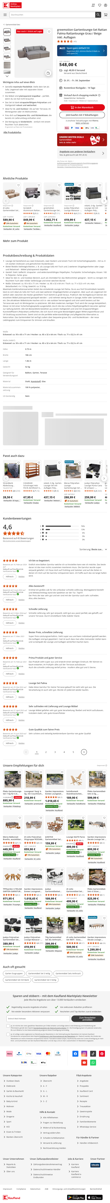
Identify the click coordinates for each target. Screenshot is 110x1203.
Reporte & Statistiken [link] (11, 1165)
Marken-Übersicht (14, 1137)
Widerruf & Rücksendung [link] (54, 1127)
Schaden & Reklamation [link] (53, 1138)
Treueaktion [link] (85, 1106)
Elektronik (10, 1086)
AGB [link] (46, 1189)
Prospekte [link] (84, 1086)
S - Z (45, 1101)
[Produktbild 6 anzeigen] (7, 73)
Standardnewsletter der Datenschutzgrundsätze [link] (49, 1028)
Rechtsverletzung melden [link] (54, 1148)
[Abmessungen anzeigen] (48, 73)
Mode (9, 1111)
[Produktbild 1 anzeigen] (7, 32)
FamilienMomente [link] (88, 1121)
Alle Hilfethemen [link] (50, 1117)
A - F (45, 1086)
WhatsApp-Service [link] (88, 1126)
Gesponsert (7, 205)
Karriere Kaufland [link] (75, 1165)
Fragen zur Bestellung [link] (53, 1122)
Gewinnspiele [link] (86, 1111)
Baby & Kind (11, 1101)
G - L (45, 1091)
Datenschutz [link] (35, 1189)
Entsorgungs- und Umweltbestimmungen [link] (69, 1189)
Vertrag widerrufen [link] (51, 1133)
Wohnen (10, 1106)
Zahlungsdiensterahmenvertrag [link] (47, 1164)
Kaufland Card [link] (86, 1091)
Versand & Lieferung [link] (52, 1143)
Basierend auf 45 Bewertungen (18, 538)
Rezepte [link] (83, 1101)
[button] (62, 526)
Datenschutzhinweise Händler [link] (47, 1169)
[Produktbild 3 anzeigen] (7, 48)
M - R (45, 1096)
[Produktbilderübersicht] (7, 53)
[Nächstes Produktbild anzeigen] (7, 76)
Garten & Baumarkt (15, 1091)
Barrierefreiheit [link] (96, 1189)
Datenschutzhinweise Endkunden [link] (43, 1176)
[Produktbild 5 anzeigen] (7, 65)
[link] (93, 5)
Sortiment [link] (84, 1096)
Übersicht (47, 1081)
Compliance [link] (21, 1189)
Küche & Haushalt (14, 1096)
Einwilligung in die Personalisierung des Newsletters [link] (57, 1036)
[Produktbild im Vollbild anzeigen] (33, 53)
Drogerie (10, 1116)
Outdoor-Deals (13, 1081)
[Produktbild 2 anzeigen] (7, 40)
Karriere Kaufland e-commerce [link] (76, 1174)
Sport (8, 1121)
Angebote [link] (84, 1081)
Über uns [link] (10, 1171)
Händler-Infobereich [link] (89, 1143)
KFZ (8, 1126)
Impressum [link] (7, 1189)
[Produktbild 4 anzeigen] (7, 56)
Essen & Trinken (13, 1132)
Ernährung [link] (84, 1116)
